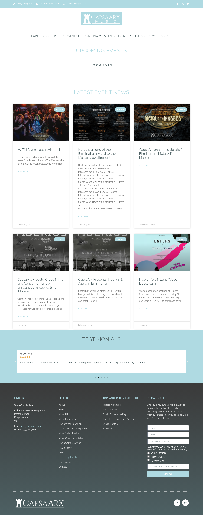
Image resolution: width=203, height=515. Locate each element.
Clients (109, 35)
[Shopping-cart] (188, 4)
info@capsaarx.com (31, 426)
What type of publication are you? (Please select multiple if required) (167, 448)
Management (70, 35)
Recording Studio (112, 405)
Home (35, 35)
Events (123, 35)
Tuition (140, 35)
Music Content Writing (70, 443)
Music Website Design (70, 424)
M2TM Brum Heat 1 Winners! (38, 150)
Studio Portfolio (110, 424)
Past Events (65, 462)
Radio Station (158, 453)
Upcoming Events (68, 457)
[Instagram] (183, 4)
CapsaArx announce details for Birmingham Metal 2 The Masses (162, 153)
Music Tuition (65, 447)
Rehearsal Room (111, 409)
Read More (22, 172)
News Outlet (157, 456)
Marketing (90, 35)
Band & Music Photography (73, 428)
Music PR (63, 414)
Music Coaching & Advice (72, 438)
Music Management (69, 419)
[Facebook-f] (177, 4)
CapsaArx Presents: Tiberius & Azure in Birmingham (100, 281)
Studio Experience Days (115, 414)
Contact (166, 35)
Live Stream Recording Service (118, 419)
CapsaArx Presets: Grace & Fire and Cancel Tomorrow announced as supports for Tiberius (40, 285)
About (46, 35)
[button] (15, 361)
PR (55, 35)
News (153, 35)
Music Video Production (71, 433)
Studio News (109, 428)
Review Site (157, 460)
